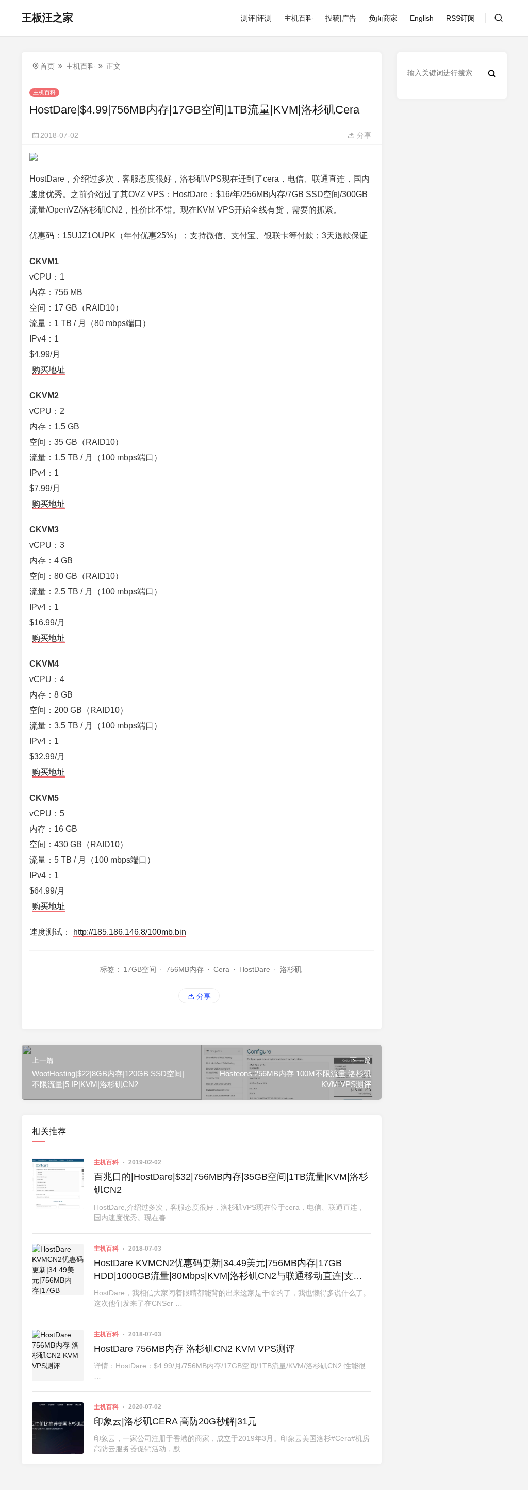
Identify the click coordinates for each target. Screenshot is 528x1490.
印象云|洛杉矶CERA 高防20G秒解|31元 (175, 1421)
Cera (221, 969)
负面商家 (383, 18)
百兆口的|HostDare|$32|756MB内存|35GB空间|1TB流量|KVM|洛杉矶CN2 (231, 1183)
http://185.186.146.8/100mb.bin (129, 932)
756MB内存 (185, 969)
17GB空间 (139, 969)
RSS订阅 (460, 18)
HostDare (254, 969)
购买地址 (48, 369)
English (422, 18)
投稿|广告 (340, 18)
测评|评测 (256, 18)
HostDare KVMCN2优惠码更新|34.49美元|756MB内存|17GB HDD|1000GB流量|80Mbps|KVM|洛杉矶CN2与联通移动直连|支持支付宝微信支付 (228, 1270)
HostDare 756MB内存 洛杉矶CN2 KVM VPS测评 (194, 1348)
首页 (47, 66)
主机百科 (298, 18)
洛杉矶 (291, 969)
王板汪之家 (47, 17)
